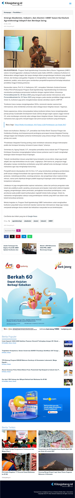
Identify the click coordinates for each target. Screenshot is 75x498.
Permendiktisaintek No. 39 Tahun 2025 (17, 95)
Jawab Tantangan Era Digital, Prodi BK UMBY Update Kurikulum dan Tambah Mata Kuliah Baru (11, 250)
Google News (32, 216)
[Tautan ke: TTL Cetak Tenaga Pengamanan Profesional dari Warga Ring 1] (19, 439)
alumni (36, 221)
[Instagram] (18, 230)
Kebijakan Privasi (47, 492)
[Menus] (70, 4)
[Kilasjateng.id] (12, 3)
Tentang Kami (37, 492)
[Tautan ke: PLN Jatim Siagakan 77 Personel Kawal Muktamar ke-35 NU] (19, 462)
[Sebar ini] (6, 236)
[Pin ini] (18, 236)
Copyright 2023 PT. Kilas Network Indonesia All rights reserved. (55, 493)
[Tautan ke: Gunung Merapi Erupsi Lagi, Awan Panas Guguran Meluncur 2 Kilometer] (55, 462)
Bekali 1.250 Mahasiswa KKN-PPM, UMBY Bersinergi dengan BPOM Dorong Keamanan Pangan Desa (48, 250)
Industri (43, 221)
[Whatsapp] (29, 236)
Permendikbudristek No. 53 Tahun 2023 (17, 97)
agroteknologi (17, 221)
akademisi (27, 221)
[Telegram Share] (23, 236)
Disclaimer (70, 492)
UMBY (51, 221)
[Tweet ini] (12, 236)
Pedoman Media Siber (60, 492)
